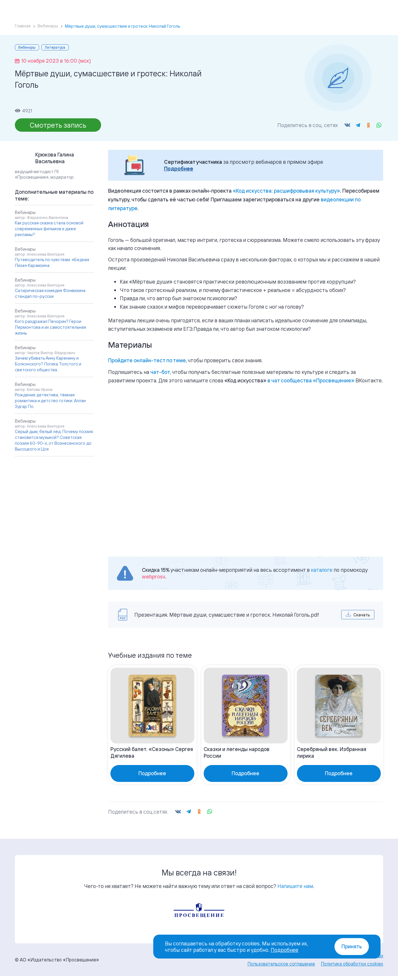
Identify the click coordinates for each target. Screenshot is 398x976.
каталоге (321, 570)
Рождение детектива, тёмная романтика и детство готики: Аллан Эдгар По (50, 400)
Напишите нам (295, 886)
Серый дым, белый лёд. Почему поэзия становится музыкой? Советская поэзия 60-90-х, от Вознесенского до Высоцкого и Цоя (54, 440)
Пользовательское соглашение (281, 964)
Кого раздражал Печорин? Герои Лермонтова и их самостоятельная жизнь (50, 327)
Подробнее (178, 168)
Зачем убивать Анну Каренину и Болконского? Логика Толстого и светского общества (48, 363)
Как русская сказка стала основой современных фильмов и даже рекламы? (49, 228)
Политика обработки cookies (352, 964)
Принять (351, 946)
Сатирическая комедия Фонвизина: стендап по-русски (50, 293)
